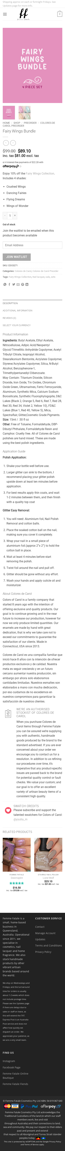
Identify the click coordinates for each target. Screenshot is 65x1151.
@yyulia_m (20, 819)
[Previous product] (13, 143)
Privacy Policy (43, 952)
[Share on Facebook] (9, 284)
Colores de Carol (23, 271)
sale (48, 277)
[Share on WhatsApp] (4, 284)
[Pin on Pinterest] (22, 284)
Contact (39, 926)
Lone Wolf (48, 877)
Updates (40, 939)
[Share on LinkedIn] (26, 284)
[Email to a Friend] (18, 284)
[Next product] (6, 143)
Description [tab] (10, 303)
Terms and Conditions (48, 945)
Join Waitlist (16, 257)
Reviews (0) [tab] (9, 318)
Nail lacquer (38, 277)
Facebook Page (11, 1067)
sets (53, 277)
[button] (5, 14)
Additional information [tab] (17, 310)
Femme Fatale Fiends (15, 1084)
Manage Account (45, 933)
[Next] (56, 65)
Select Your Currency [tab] (17, 325)
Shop (17, 122)
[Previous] (8, 65)
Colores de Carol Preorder (45, 271)
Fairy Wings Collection (40, 173)
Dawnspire (17, 877)
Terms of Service (31, 1144)
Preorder (30, 122)
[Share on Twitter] (13, 284)
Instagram (9, 1061)
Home (6, 122)
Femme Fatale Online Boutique (15, 1075)
